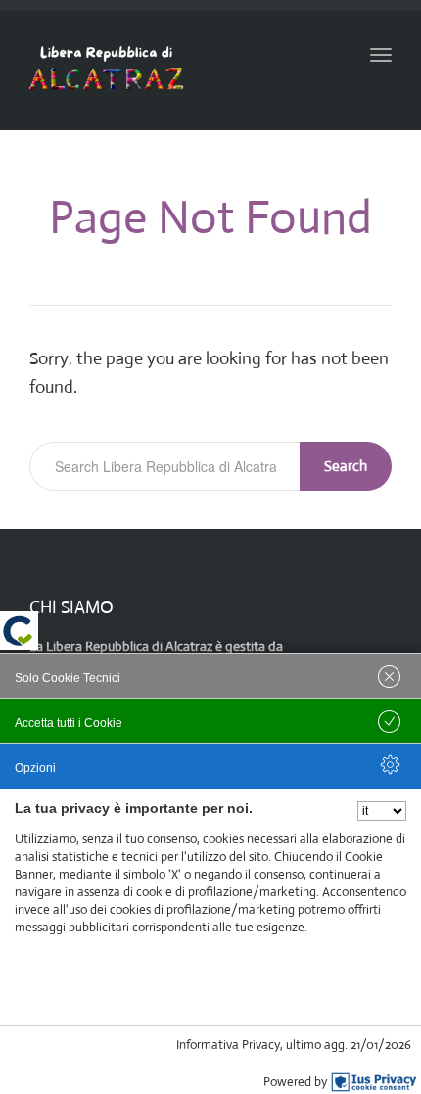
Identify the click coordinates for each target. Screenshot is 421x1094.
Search (345, 465)
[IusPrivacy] (374, 1082)
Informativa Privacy (228, 1044)
